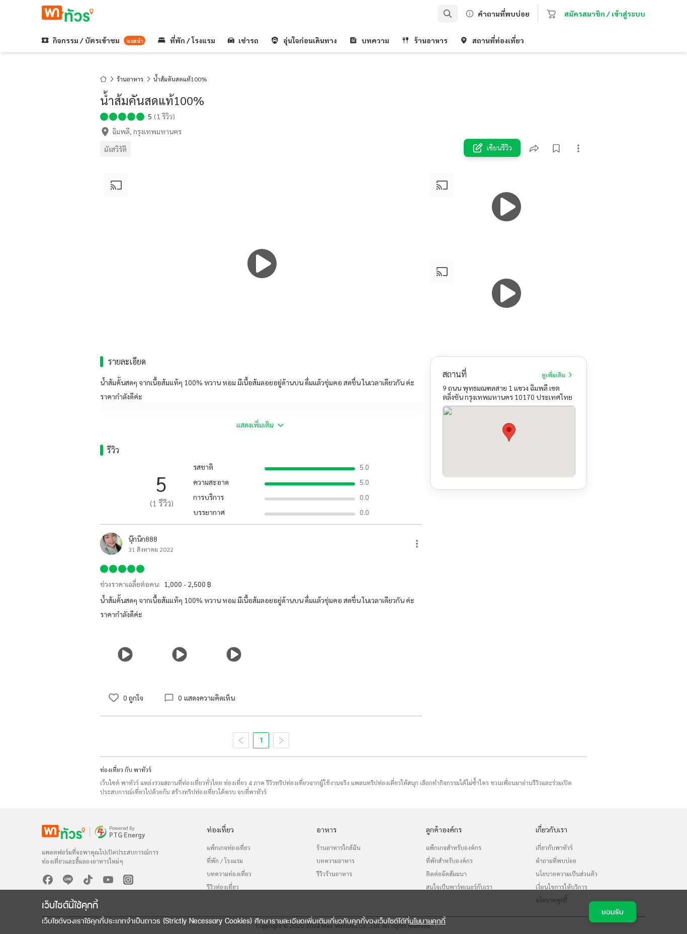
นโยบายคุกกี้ (427, 920)
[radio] (104, 116)
